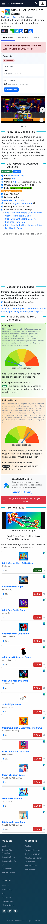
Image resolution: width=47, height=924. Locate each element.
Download (23, 37)
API (3, 865)
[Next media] (42, 110)
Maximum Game (11, 17)
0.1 (14, 181)
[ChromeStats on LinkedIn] (4, 911)
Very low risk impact (21, 188)
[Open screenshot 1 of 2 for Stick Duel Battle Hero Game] (23, 109)
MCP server (6, 869)
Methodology (7, 889)
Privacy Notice (8, 905)
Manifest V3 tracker (33, 858)
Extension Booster (9, 861)
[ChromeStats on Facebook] (9, 911)
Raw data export (8, 873)
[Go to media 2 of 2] (25, 126)
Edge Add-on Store (22, 203)
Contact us (6, 897)
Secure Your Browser (22, 492)
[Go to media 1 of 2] (22, 126)
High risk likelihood (11, 191)
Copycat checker (32, 854)
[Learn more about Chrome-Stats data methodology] (34, 203)
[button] (3, 3)
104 (13, 178)
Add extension (31, 866)
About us (5, 886)
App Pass (5, 846)
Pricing (28, 846)
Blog (3, 893)
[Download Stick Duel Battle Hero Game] (23, 85)
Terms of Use (7, 901)
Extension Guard (8, 857)
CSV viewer (30, 862)
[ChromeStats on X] (15, 911)
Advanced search (32, 850)
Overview (8, 37)
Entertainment (27, 17)
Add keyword (30, 870)
